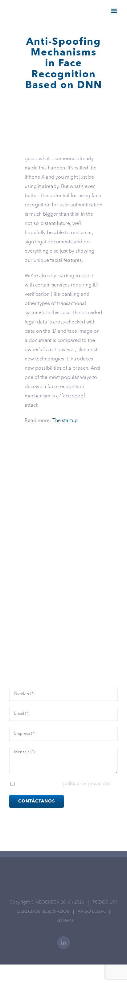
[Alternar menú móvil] (114, 11)
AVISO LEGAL (91, 911)
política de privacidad (87, 784)
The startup (65, 420)
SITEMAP (65, 921)
